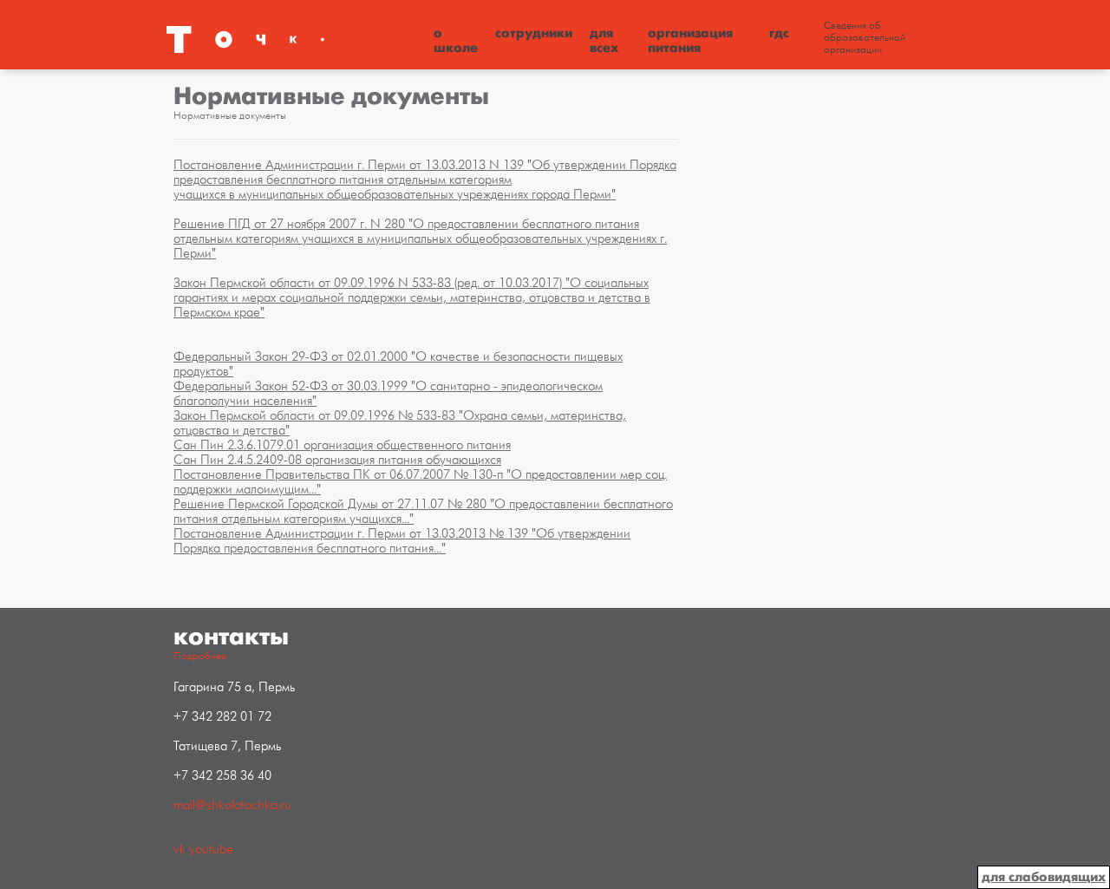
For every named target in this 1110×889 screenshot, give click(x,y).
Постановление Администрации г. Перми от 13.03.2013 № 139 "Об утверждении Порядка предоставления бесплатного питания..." (401, 541)
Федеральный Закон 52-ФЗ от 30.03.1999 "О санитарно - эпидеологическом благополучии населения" (388, 393)
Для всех (604, 40)
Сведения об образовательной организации (864, 38)
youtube (211, 849)
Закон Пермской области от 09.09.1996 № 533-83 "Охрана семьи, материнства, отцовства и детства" (399, 423)
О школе (456, 40)
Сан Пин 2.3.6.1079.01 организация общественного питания (342, 445)
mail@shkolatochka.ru (232, 805)
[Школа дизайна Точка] (294, 39)
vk (179, 849)
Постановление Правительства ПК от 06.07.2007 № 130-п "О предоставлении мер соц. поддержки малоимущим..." (420, 482)
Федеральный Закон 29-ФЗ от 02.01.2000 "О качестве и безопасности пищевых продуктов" (398, 364)
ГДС (779, 33)
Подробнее (199, 656)
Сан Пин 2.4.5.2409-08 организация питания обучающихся (337, 460)
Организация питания (690, 40)
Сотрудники (533, 33)
